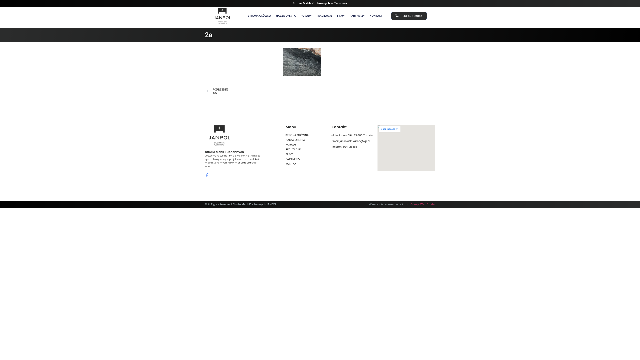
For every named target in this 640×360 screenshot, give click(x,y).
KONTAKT (376, 16)
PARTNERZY (357, 16)
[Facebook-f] (207, 175)
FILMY (341, 16)
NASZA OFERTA (286, 16)
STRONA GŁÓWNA (259, 16)
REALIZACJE (324, 16)
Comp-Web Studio (422, 204)
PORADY (306, 16)
